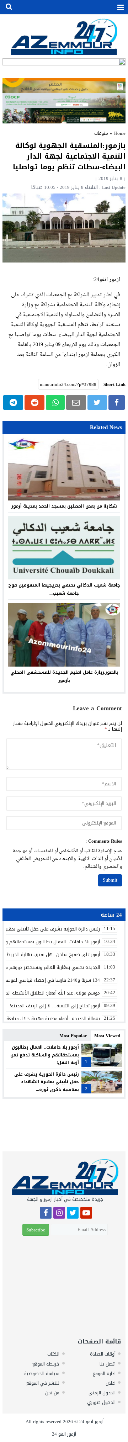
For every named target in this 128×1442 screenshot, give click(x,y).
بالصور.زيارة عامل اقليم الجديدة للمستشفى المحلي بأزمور (64, 676)
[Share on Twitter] (97, 402)
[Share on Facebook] (116, 402)
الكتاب (53, 1354)
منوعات (101, 133)
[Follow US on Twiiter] (73, 1213)
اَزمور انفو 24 (91, 1421)
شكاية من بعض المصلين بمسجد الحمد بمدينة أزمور (64, 506)
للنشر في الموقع (42, 1383)
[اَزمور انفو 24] (64, 36)
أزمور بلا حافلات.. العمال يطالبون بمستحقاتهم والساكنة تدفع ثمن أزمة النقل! (44, 1054)
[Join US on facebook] (46, 1213)
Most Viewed (107, 1035)
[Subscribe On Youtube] (86, 1213)
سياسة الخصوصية (41, 1373)
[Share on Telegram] (13, 402)
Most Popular (73, 1035)
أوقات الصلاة (103, 1354)
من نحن (52, 1392)
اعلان (111, 1383)
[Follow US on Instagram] (59, 1213)
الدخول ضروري (101, 1402)
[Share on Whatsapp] (55, 402)
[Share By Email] (76, 402)
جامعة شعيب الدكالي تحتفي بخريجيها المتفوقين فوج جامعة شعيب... (64, 589)
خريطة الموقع (45, 1363)
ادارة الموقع (104, 1373)
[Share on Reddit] (34, 402)
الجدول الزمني (102, 1392)
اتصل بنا (108, 1363)
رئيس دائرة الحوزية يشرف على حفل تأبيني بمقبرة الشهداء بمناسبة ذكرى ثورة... (46, 1081)
